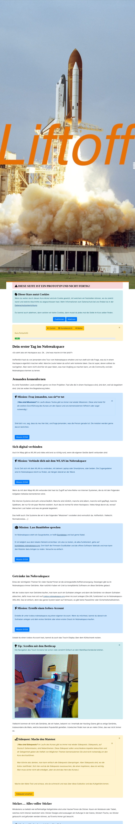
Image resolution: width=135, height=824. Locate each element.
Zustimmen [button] (59, 319)
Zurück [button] (52, 328)
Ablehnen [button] (72, 319)
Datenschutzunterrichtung (26, 305)
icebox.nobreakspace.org (54, 596)
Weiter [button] (80, 328)
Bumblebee (62, 535)
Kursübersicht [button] (66, 328)
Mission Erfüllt (22, 437)
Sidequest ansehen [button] (24, 794)
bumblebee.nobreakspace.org (27, 546)
